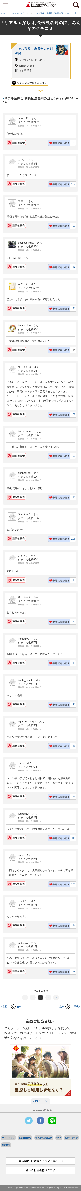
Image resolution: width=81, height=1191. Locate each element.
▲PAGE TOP (40, 1101)
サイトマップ (8, 1138)
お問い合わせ (71, 1138)
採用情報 (6, 1145)
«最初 (4, 1006)
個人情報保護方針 (43, 1138)
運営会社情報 (25, 1138)
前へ (19, 1006)
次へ (61, 1006)
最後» (77, 1006)
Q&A (58, 1138)
